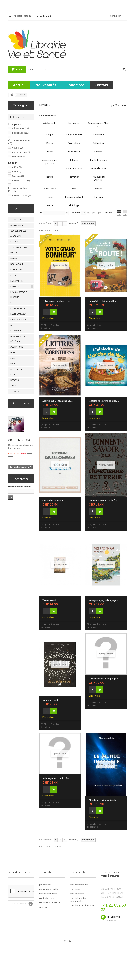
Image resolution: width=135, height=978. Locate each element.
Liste (125, 215)
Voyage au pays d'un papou (103, 600)
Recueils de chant (16, 372)
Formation (16, 330)
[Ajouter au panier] (53, 312)
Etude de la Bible (19, 308)
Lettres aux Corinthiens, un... (57, 400)
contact (101, 84)
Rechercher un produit (19, 486)
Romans (14, 380)
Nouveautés (45, 84)
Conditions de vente (49, 902)
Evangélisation (18, 319)
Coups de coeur (21, 152)
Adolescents (20, 128)
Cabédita (18, 176)
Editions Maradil (21, 195)
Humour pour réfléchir (17, 339)
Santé (13, 385)
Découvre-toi (49, 600)
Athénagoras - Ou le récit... (56, 778)
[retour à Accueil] (12, 95)
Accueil (19, 84)
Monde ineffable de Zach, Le (104, 800)
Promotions (21, 403)
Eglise (13, 275)
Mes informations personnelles (79, 899)
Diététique (19, 156)
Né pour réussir (50, 700)
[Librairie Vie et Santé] (37, 40)
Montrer (76, 212)
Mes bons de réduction (82, 905)
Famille (14, 325)
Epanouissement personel (18, 294)
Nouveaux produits (48, 889)
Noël (12, 352)
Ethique (14, 302)
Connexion (115, 15)
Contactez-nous (47, 898)
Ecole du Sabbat (18, 314)
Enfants (14, 286)
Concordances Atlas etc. (18, 233)
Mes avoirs (75, 889)
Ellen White (16, 281)
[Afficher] (46, 312)
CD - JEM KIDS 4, (19, 440)
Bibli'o (16, 171)
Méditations (16, 347)
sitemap (43, 906)
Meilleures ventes (48, 893)
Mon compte (77, 872)
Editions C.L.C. (21, 180)
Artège (17, 167)
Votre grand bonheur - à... (56, 301)
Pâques (14, 358)
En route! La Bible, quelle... (103, 301)
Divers (13, 258)
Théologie (15, 391)
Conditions (75, 84)
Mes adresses (77, 893)
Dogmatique (16, 264)
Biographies (20, 133)
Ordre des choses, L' (53, 500)
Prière (13, 364)
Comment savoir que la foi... (104, 500)
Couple (18, 148)
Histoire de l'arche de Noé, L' (104, 400)
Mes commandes (79, 884)
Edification (16, 269)
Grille (119, 215)
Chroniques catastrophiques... (104, 678)
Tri (40, 212)
